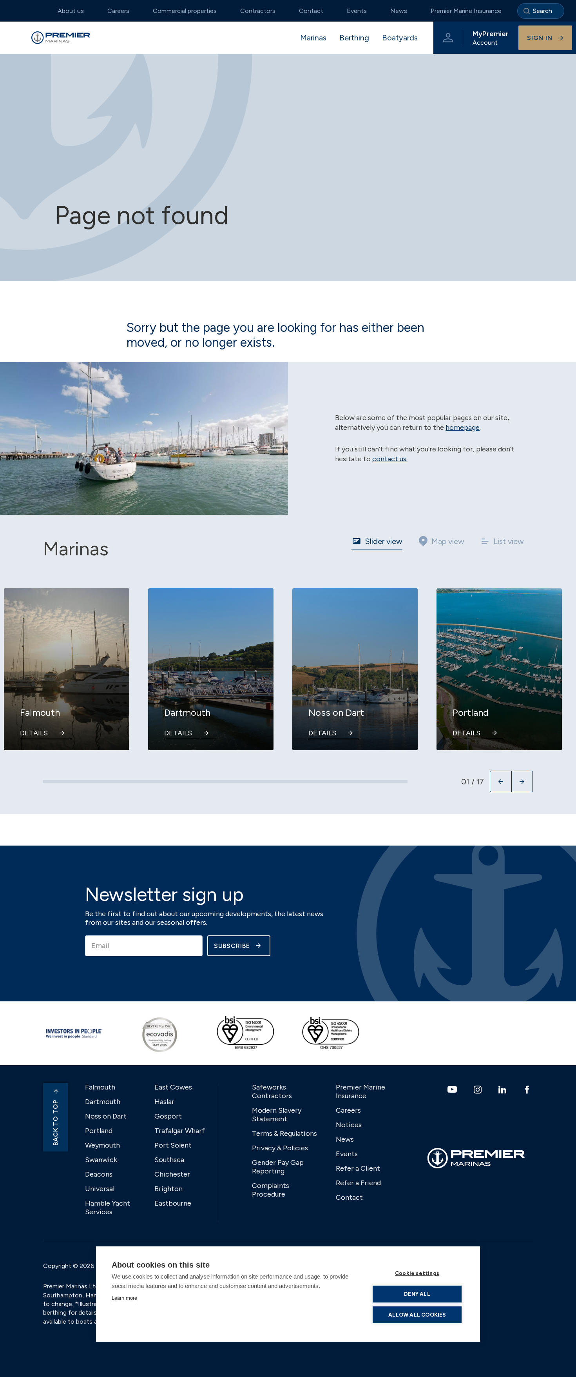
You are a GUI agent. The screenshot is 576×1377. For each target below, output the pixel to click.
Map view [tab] (447, 541)
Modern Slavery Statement (276, 1114)
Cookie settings (417, 1273)
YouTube (453, 1089)
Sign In (539, 38)
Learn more (124, 1298)
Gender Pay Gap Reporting (278, 1166)
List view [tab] (508, 541)
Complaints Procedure (270, 1190)
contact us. (390, 459)
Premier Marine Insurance (466, 11)
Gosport (168, 1116)
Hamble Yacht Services (107, 1207)
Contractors (257, 11)
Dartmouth (102, 1101)
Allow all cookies (417, 1315)
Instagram (479, 1089)
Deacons (98, 1174)
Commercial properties (185, 11)
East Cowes (173, 1087)
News (398, 11)
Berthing (354, 37)
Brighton (168, 1188)
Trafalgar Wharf (179, 1130)
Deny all (417, 1294)
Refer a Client (358, 1168)
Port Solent (173, 1145)
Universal (99, 1188)
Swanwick (101, 1159)
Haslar (164, 1101)
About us (71, 11)
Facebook (528, 1089)
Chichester (172, 1174)
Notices (349, 1125)
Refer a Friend (358, 1183)
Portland (98, 1130)
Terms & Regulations (284, 1133)
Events (357, 11)
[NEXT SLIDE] (522, 781)
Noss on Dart (106, 1116)
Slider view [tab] (383, 541)
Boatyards (400, 37)
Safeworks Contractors (272, 1091)
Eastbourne (172, 1203)
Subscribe (232, 946)
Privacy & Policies (280, 1148)
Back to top (55, 1123)
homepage (463, 427)
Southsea (169, 1159)
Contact (311, 11)
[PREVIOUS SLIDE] (500, 781)
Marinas (313, 37)
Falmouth (100, 1087)
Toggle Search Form (540, 11)
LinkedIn (503, 1089)
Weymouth (102, 1145)
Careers (118, 11)
